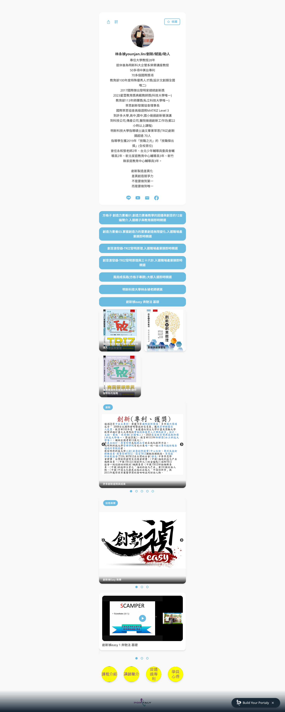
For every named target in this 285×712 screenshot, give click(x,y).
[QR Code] (116, 22)
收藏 (174, 22)
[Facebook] (156, 198)
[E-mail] (147, 198)
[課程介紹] (109, 674)
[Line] (128, 198)
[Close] (272, 703)
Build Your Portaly (256, 703)
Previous (103, 444)
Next (182, 444)
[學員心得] (176, 674)
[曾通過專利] (154, 674)
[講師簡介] (131, 674)
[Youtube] (138, 198)
